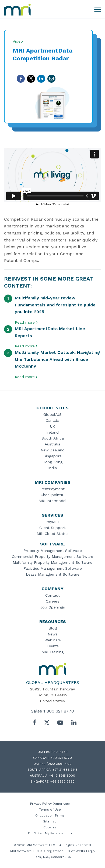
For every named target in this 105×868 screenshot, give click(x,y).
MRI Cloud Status (52, 533)
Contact (52, 595)
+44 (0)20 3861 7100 (56, 764)
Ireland (52, 432)
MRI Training (52, 652)
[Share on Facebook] (21, 79)
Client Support (52, 527)
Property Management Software (52, 550)
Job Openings (52, 607)
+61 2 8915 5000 (62, 775)
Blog (52, 628)
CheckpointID (53, 495)
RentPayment (52, 489)
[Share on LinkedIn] (41, 79)
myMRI (53, 522)
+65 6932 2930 (62, 781)
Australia (52, 444)
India (52, 468)
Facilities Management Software (52, 568)
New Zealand (53, 450)
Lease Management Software (52, 574)
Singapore (53, 456)
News (53, 634)
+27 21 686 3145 (65, 770)
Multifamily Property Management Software (52, 562)
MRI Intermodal (52, 501)
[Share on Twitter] (31, 79)
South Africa (52, 438)
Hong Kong (52, 462)
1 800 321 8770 (58, 711)
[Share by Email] (51, 79)
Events (53, 646)
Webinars (52, 640)
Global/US (52, 414)
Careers (52, 601)
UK (52, 426)
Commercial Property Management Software (52, 556)
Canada (52, 420)
